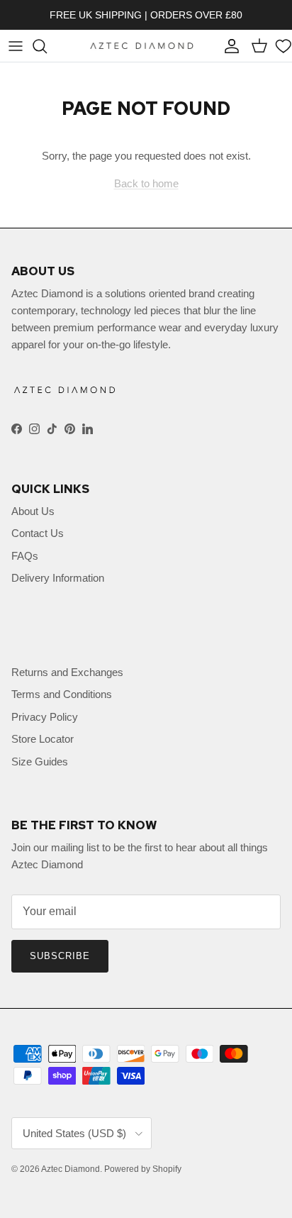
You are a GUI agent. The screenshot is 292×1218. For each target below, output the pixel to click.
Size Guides (39, 761)
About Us (33, 511)
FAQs (24, 556)
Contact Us (37, 533)
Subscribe (60, 956)
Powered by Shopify (142, 1169)
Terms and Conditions (61, 694)
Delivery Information (57, 578)
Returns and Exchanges (67, 672)
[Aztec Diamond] (142, 46)
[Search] (46, 46)
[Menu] (15, 46)
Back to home (146, 183)
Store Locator (42, 739)
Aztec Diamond (70, 1169)
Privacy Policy (44, 717)
